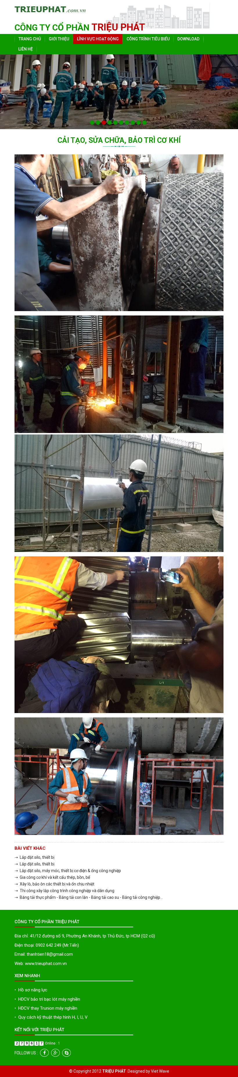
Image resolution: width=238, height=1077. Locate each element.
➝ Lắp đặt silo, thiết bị (34, 857)
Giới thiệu (59, 39)
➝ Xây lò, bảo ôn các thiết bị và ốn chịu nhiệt (54, 884)
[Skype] (66, 1053)
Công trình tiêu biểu (148, 39)
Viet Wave (160, 1071)
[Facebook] (44, 1053)
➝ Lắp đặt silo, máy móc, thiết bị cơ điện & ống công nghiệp (68, 870)
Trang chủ (30, 39)
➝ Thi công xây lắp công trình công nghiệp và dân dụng (64, 890)
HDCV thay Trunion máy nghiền (46, 1008)
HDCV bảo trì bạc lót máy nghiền (47, 999)
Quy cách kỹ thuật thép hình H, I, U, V (51, 1017)
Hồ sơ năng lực (31, 990)
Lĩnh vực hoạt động (98, 39)
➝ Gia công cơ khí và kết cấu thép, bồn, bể (52, 877)
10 (144, 122)
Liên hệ (25, 49)
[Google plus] (55, 1053)
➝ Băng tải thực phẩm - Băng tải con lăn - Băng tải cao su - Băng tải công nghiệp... (89, 897)
